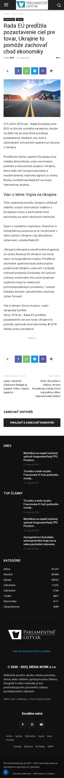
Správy (19, 19)
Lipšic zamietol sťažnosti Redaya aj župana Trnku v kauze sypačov (16, 386)
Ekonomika (17, 13)
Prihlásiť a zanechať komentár (32, 422)
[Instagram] (32, 724)
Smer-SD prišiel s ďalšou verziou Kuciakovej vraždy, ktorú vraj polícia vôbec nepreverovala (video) (46, 388)
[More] (51, 70)
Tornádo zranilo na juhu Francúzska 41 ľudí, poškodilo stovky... (40, 475)
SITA (12, 57)
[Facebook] (18, 70)
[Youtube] (41, 724)
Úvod (6, 13)
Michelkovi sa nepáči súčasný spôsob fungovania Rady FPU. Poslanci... (40, 457)
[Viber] (42, 70)
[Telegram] (34, 70)
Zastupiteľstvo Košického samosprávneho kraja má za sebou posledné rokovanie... (40, 541)
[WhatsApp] (26, 70)
